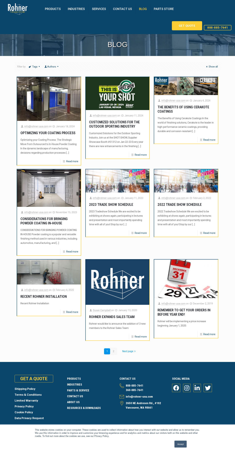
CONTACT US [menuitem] (75, 396)
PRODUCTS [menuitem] (74, 378)
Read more (72, 161)
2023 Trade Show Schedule (111, 204)
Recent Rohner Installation (43, 296)
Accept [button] (180, 444)
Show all (213, 66)
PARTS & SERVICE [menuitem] (78, 390)
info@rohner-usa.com (36, 126)
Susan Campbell (102, 310)
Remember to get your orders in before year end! (184, 312)
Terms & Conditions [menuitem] (28, 394)
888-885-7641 (217, 27)
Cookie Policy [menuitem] (24, 412)
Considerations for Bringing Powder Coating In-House (44, 221)
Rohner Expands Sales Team (112, 317)
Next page (127, 351)
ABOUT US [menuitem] (73, 402)
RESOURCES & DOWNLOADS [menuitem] (84, 408)
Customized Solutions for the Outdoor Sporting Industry (114, 124)
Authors (51, 66)
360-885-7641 (134, 390)
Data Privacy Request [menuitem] (29, 418)
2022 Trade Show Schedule (180, 204)
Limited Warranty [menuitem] (26, 400)
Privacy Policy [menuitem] (24, 406)
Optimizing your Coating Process (47, 133)
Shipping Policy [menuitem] (25, 389)
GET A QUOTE (33, 378)
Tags (35, 66)
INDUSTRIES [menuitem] (74, 384)
